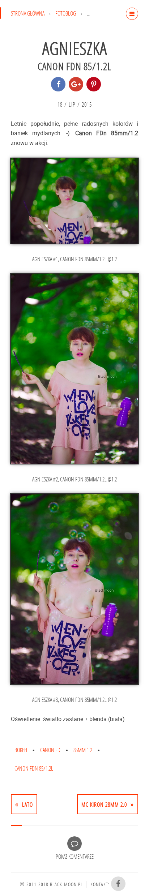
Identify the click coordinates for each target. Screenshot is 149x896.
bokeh (20, 750)
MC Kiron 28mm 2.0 (104, 804)
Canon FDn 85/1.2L (33, 768)
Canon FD (50, 750)
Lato (27, 804)
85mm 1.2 (82, 750)
